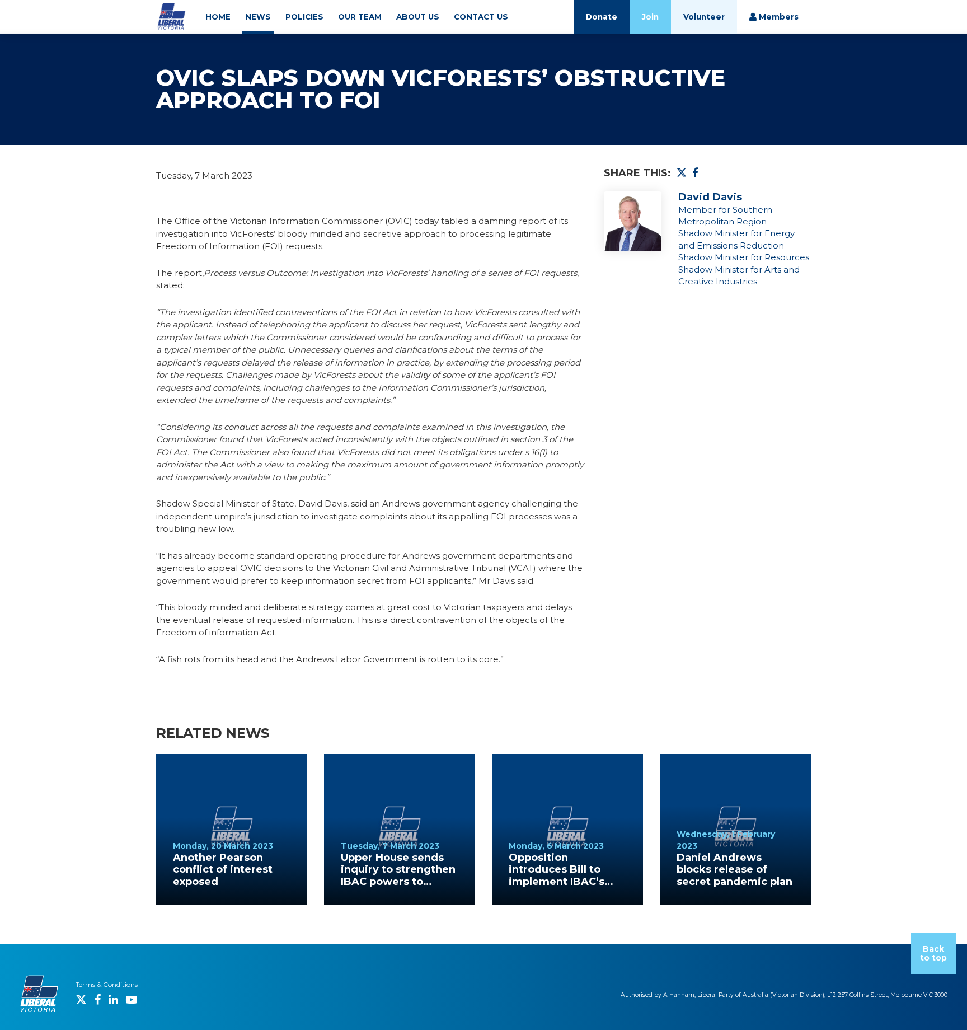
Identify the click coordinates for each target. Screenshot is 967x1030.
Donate (601, 16)
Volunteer (704, 16)
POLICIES (304, 16)
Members (778, 16)
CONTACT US (481, 16)
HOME (218, 16)
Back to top (933, 953)
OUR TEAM (360, 16)
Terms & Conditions (107, 984)
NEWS (258, 16)
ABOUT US (417, 16)
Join (650, 16)
